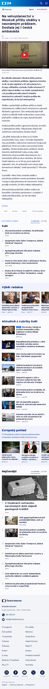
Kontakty (29, 665)
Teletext (5, 641)
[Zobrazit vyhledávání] (41, 3)
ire (3, 36)
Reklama (29, 632)
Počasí (4, 650)
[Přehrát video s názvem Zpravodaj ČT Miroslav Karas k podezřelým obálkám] (24, 54)
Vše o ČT (5, 665)
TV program (7, 627)
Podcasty (5, 646)
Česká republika (37, 211)
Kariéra (28, 650)
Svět (5, 211)
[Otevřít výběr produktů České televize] (46, 3)
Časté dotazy (30, 660)
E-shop (5, 655)
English (4, 685)
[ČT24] (6, 3)
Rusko (24, 211)
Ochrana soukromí (16, 685)
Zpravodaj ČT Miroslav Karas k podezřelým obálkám (21, 70)
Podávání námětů (32, 655)
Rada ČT (28, 646)
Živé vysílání (7, 632)
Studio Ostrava (31, 641)
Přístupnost (30, 685)
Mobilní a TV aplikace (10, 660)
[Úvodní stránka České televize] (12, 600)
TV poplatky (7, 636)
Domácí (14, 211)
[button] (24, 54)
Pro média (29, 627)
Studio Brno (30, 636)
